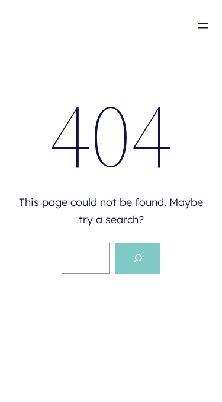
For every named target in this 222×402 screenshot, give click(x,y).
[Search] (137, 258)
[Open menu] (203, 25)
